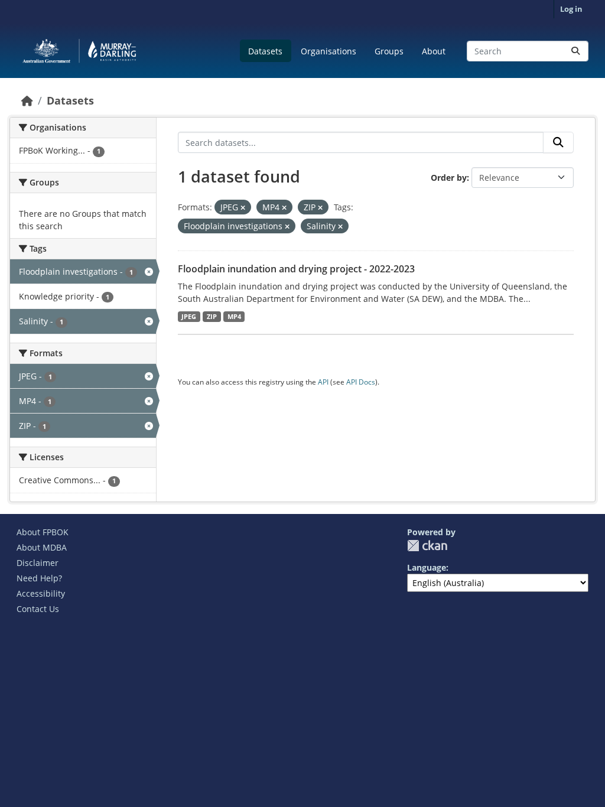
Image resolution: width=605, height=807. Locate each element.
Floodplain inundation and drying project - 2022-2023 (296, 268)
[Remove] (242, 207)
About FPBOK (43, 532)
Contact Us (38, 608)
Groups (389, 51)
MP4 (234, 317)
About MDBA (42, 547)
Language (426, 567)
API (323, 382)
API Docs (360, 382)
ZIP (212, 317)
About (433, 51)
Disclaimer (37, 562)
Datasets (265, 51)
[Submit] (575, 51)
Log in (571, 9)
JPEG (188, 317)
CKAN (427, 545)
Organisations (328, 51)
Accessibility (41, 593)
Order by (449, 177)
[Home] (27, 100)
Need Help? (39, 578)
